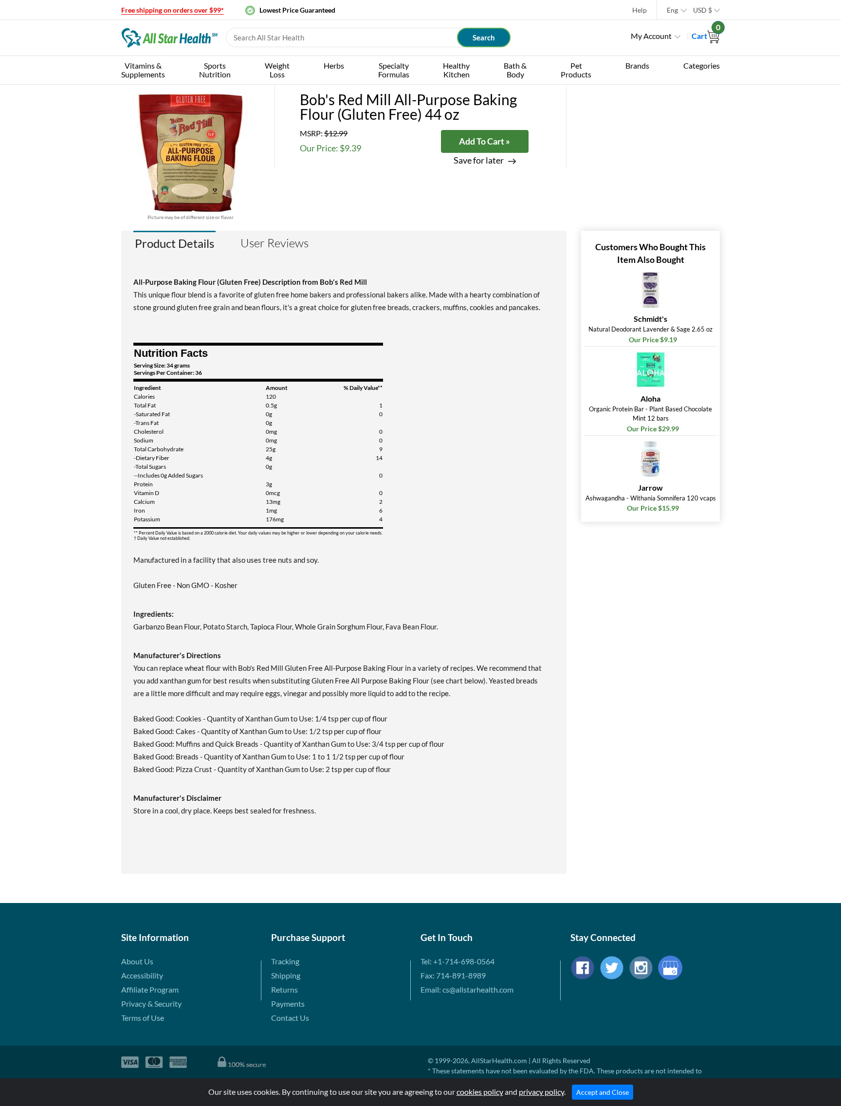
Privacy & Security (151, 1003)
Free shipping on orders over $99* (172, 10)
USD (702, 10)
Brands (637, 65)
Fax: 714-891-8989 (453, 975)
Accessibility (142, 975)
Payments (288, 1003)
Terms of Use (142, 1017)
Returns (284, 989)
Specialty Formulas (393, 70)
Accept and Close (602, 1092)
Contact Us (290, 1017)
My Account (651, 35)
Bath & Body (515, 70)
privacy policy (541, 1091)
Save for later (479, 160)
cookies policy (480, 1091)
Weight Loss (277, 70)
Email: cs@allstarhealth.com (466, 989)
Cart (706, 35)
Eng (672, 10)
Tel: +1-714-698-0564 (457, 961)
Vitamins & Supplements (143, 70)
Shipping (285, 975)
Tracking (285, 961)
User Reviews (274, 243)
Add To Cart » (484, 141)
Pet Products (576, 70)
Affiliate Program (150, 989)
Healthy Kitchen (456, 70)
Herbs (334, 65)
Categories (701, 65)
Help (639, 10)
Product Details (174, 243)
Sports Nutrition (215, 70)
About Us (137, 961)
